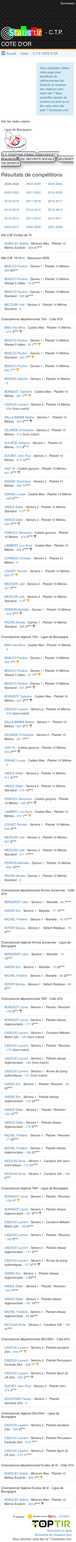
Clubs (24, 53)
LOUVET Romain (15, 571)
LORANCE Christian (17, 558)
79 (62, 954)
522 (20, 1377)
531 (19, 739)
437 (19, 700)
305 (30, 1477)
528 (8, 408)
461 (19, 396)
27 (29, 675)
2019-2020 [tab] (55, 192)
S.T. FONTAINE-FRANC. (18, 155)
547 (19, 726)
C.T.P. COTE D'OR (45, 53)
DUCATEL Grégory (17, 443)
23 (29, 344)
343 (21, 357)
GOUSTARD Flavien (17, 1399)
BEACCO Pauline (15, 266)
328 (21, 296)
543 (19, 421)
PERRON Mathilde (16, 609)
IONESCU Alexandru (18, 532)
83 (62, 902)
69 (61, 975)
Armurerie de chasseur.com (53, 1535)
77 (54, 910)
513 (19, 447)
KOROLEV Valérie (16, 243)
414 (8, 331)
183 (28, 1062)
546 (7, 828)
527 (7, 588)
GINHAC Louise (15, 494)
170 (26, 1165)
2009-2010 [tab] (11, 227)
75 (69, 928)
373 (7, 1390)
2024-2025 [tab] (33, 184)
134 (28, 1101)
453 (7, 752)
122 (7, 1114)
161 (28, 1303)
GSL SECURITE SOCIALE (36, 159)
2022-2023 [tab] (11, 192)
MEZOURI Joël (14, 304)
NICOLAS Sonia (15, 1161)
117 (27, 1265)
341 (21, 687)
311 (21, 854)
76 (61, 919)
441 (7, 473)
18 (29, 283)
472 (19, 460)
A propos (18, 1516)
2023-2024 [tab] (55, 184)
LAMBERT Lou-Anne (18, 545)
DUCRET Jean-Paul (17, 455)
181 (28, 1213)
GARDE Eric (12, 910)
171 (28, 1024)
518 (27, 1442)
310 (21, 790)
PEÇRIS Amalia (14, 622)
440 (23, 803)
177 (28, 1252)
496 (19, 485)
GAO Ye (9, 468)
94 (67, 1084)
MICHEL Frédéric (16, 919)
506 (8, 867)
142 (8, 1239)
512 (19, 434)
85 (69, 984)
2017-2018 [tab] (33, 201)
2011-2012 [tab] (33, 218)
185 (23, 1037)
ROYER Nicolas (14, 928)
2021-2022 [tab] (33, 192)
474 (23, 537)
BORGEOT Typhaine (18, 391)
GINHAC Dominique (17, 481)
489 (7, 270)
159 (8, 1011)
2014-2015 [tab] (33, 209)
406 (8, 498)
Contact (64, 1516)
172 (8, 1050)
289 (21, 626)
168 (67, 1324)
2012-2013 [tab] (11, 218)
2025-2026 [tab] (11, 184)
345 (30, 1504)
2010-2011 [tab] (55, 218)
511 (7, 777)
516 (8, 614)
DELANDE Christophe (19, 430)
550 (7, 662)
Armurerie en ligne (59, 1530)
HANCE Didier (13, 507)
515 (20, 1455)
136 (28, 1152)
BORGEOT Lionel (16, 1007)
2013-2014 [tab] (55, 209)
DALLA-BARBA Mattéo (19, 417)
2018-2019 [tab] (11, 201)
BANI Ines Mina (14, 327)
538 (27, 1364)
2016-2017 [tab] (55, 201)
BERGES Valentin (16, 379)
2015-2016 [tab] (11, 209)
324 (30, 247)
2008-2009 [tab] (33, 227)
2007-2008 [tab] (55, 227)
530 (7, 524)
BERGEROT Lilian (16, 902)
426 (19, 549)
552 (7, 370)
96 (27, 1316)
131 (27, 1075)
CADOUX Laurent (16, 404)
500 (15, 1429)
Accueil (11, 53)
